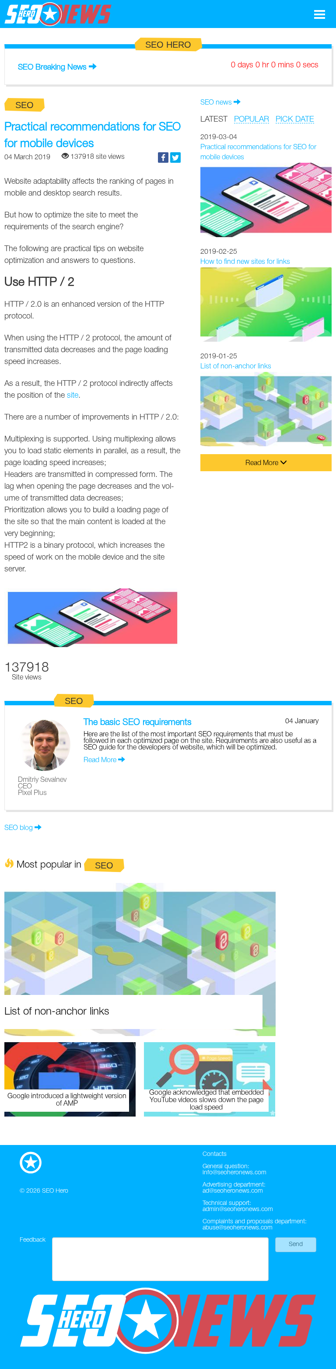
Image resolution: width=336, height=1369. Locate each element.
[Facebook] (163, 157)
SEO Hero (55, 1191)
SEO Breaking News (52, 67)
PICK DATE (295, 119)
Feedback (33, 1240)
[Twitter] (175, 157)
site (72, 395)
